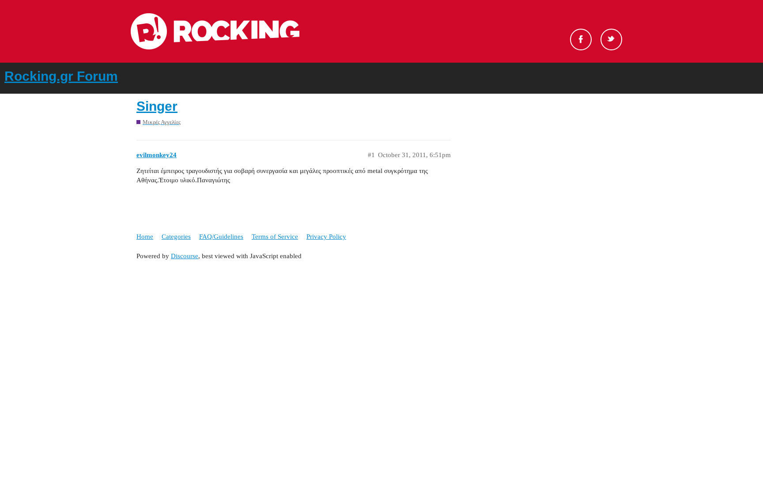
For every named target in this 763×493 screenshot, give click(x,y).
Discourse (184, 256)
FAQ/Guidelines (221, 236)
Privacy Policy (326, 236)
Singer (157, 106)
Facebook (581, 39)
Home (144, 236)
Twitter (611, 39)
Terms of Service (275, 236)
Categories (176, 236)
